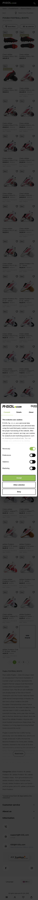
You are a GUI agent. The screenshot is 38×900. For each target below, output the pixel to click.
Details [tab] (19, 412)
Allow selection (19, 485)
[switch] (33, 455)
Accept (19, 478)
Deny (19, 492)
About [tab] (31, 412)
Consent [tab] (7, 412)
